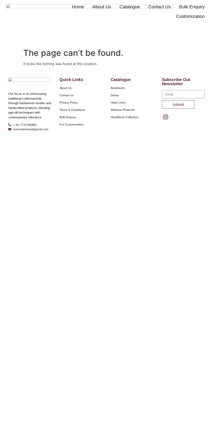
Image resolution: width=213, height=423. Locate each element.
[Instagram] (166, 117)
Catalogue (129, 6)
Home (78, 6)
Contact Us (159, 6)
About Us (101, 6)
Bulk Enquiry (192, 6)
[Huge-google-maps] (176, 117)
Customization (190, 16)
